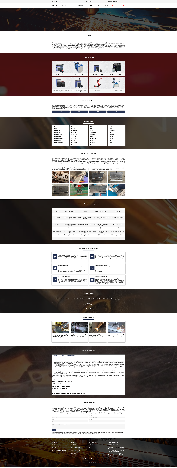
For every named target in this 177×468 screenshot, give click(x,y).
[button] (52, 302)
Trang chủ (64, 5)
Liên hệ (106, 5)
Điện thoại (90, 415)
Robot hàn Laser (98, 90)
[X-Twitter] (85, 458)
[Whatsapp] (61, 1)
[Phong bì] (59, 1)
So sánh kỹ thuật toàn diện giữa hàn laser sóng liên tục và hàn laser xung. (97, 335)
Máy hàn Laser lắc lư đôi (98, 74)
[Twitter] (54, 1)
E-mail (53, 419)
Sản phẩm (54, 442)
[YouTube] (53, 1)
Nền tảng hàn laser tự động (116, 90)
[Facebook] (58, 1)
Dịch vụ (90, 5)
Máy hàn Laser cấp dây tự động (116, 74)
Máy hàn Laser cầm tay (60, 74)
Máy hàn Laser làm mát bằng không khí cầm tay (60, 91)
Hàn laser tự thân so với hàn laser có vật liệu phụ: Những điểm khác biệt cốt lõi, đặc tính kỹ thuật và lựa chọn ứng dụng (60, 335)
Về (71, 5)
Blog (99, 5)
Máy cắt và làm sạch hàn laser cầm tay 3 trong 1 (79, 91)
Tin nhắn (53, 423)
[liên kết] (56, 1)
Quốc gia (90, 419)
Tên (52, 415)
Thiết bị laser (80, 5)
